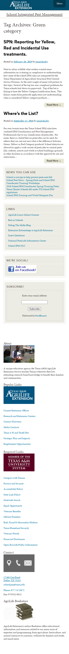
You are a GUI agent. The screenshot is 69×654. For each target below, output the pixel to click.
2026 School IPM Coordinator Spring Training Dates (32, 186)
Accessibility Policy (13, 489)
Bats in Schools (15, 220)
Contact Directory (12, 421)
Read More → (54, 104)
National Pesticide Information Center (27, 240)
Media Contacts (11, 427)
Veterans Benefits (12, 511)
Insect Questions (16, 235)
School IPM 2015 (16, 245)
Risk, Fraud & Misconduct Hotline (21, 522)
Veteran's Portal (11, 533)
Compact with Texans (14, 478)
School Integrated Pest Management (34, 14)
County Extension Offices (16, 410)
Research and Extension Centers (19, 416)
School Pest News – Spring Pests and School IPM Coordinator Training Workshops (30, 181)
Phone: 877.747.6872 (14, 590)
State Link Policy (12, 494)
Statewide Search (12, 500)
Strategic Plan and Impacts (17, 438)
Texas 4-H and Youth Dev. (16, 432)
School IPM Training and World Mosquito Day (29, 195)
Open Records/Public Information (21, 544)
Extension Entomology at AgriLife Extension (30, 230)
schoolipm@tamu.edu (14, 584)
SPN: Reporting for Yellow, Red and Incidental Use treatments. (29, 48)
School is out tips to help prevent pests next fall (29, 177)
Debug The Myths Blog (19, 225)
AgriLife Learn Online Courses (23, 214)
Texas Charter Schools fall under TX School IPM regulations (30, 190)
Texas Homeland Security (16, 528)
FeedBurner (41, 315)
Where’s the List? (21, 113)
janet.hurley (42, 61)
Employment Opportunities (17, 444)
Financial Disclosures (14, 539)
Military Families (12, 516)
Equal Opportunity (13, 505)
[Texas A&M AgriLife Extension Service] (23, 5)
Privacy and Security (14, 483)
